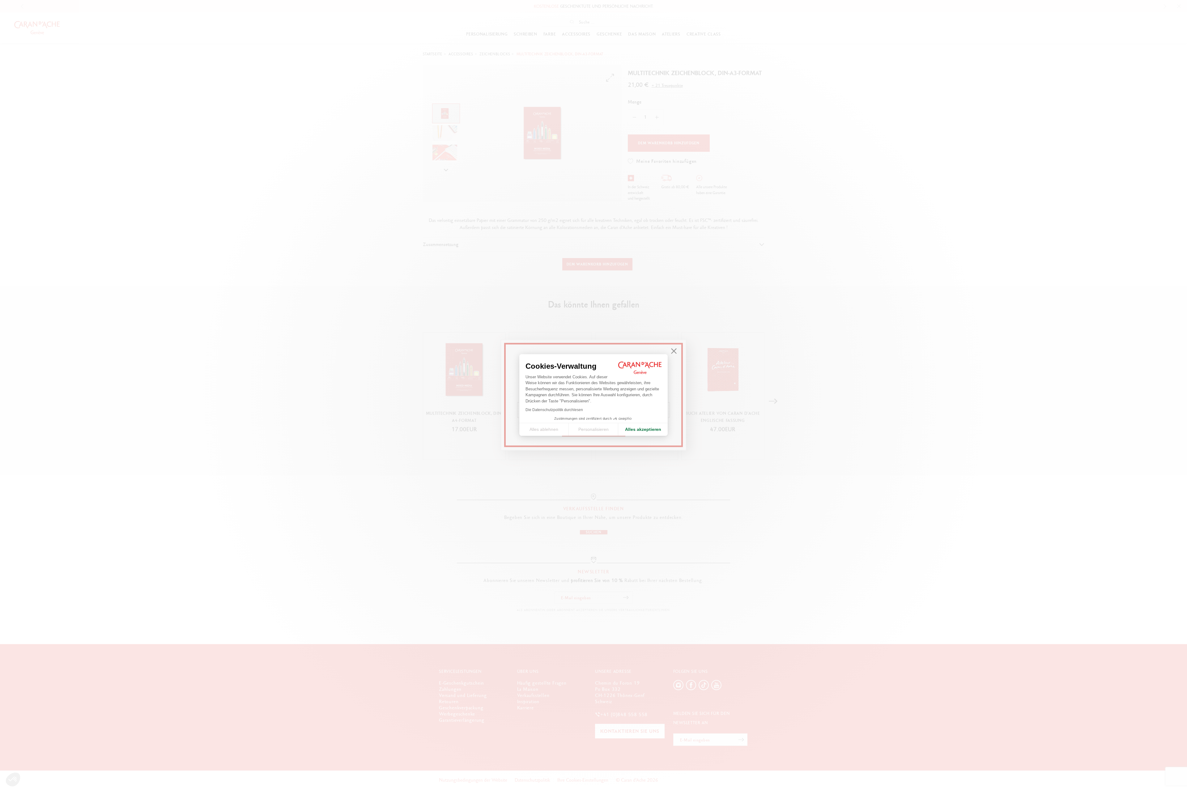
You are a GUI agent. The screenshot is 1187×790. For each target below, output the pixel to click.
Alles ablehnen (544, 429)
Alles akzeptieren (643, 429)
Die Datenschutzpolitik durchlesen (554, 410)
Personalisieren (593, 429)
